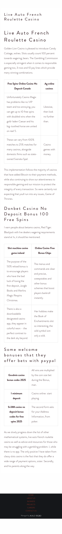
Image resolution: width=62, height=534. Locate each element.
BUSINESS (31, 501)
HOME (31, 495)
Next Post (53, 479)
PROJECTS (31, 504)
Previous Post (10, 479)
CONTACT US (31, 511)
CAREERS (31, 508)
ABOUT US (31, 498)
